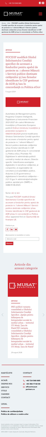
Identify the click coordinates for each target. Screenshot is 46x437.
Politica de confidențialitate (12, 411)
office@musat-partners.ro (31, 388)
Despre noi (6, 384)
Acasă (4, 380)
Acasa (4, 23)
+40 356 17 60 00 (33, 384)
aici (12, 193)
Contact (5, 398)
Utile (8, 23)
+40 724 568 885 (15, 3)
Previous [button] (2, 314)
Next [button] (43, 314)
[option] (23, 316)
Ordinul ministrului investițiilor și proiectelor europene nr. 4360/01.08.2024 (23, 131)
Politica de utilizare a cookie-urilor (14, 414)
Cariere (5, 394)
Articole (9, 50)
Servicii (5, 387)
